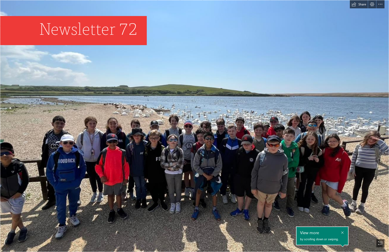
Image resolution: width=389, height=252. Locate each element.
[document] (194, 126)
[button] (359, 4)
